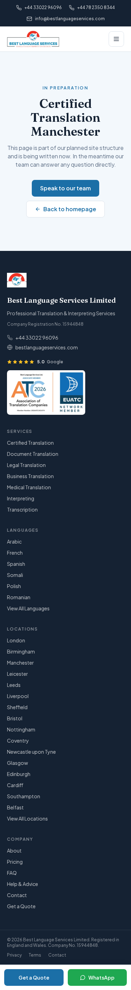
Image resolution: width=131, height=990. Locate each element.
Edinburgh (18, 774)
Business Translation (30, 476)
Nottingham (21, 729)
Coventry (18, 740)
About (14, 850)
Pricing (15, 861)
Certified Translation (30, 442)
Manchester (20, 662)
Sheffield (17, 707)
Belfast (15, 807)
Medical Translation (29, 487)
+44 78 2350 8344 (96, 7)
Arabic (14, 541)
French (15, 552)
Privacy (14, 955)
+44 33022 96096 (43, 7)
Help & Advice (22, 884)
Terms (35, 955)
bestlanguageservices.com (46, 347)
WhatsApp (101, 977)
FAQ (12, 873)
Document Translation (32, 454)
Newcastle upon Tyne (31, 752)
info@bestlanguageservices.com (70, 18)
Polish (14, 586)
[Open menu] (116, 39)
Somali (15, 575)
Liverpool (18, 696)
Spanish (16, 564)
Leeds (14, 685)
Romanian (18, 597)
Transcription (22, 509)
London (16, 640)
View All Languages (28, 608)
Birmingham (21, 651)
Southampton (23, 796)
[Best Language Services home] (33, 39)
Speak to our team (65, 188)
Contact (17, 895)
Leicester (17, 674)
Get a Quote (21, 906)
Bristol (14, 718)
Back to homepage (69, 209)
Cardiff (15, 785)
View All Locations (27, 818)
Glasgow (17, 763)
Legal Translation (26, 465)
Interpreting (20, 498)
